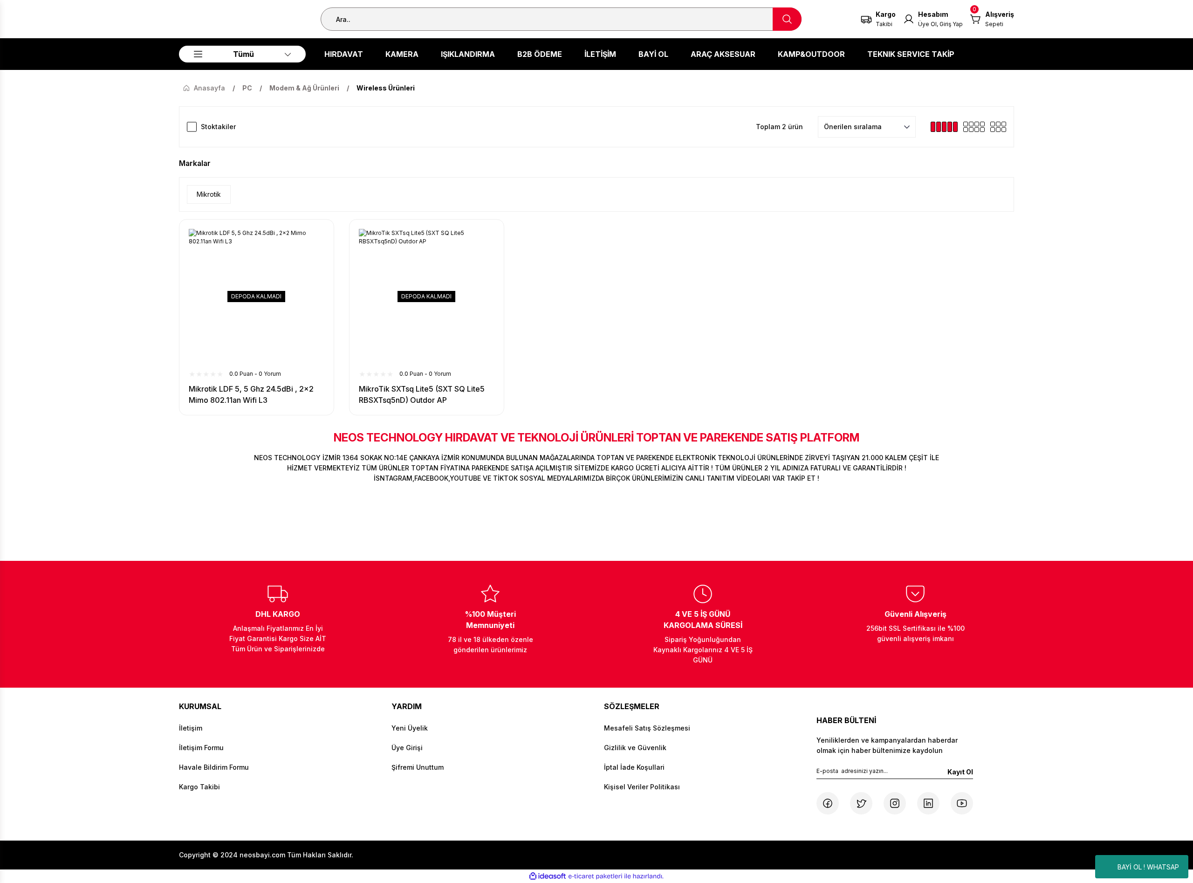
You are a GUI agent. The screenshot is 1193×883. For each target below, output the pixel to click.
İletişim (190, 728)
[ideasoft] (547, 876)
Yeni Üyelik (409, 728)
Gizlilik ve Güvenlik (635, 748)
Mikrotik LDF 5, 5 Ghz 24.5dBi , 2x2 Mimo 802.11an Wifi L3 (251, 394)
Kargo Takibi (199, 787)
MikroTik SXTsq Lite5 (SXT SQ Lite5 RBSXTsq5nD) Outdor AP (422, 394)
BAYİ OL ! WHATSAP (1148, 867)
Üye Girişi (407, 748)
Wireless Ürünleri (386, 88)
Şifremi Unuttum (417, 767)
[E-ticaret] (595, 876)
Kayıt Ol (960, 772)
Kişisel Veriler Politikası (642, 787)
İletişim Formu (201, 748)
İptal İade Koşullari (634, 767)
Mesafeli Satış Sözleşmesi (647, 728)
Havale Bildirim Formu (214, 767)
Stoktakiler (218, 127)
